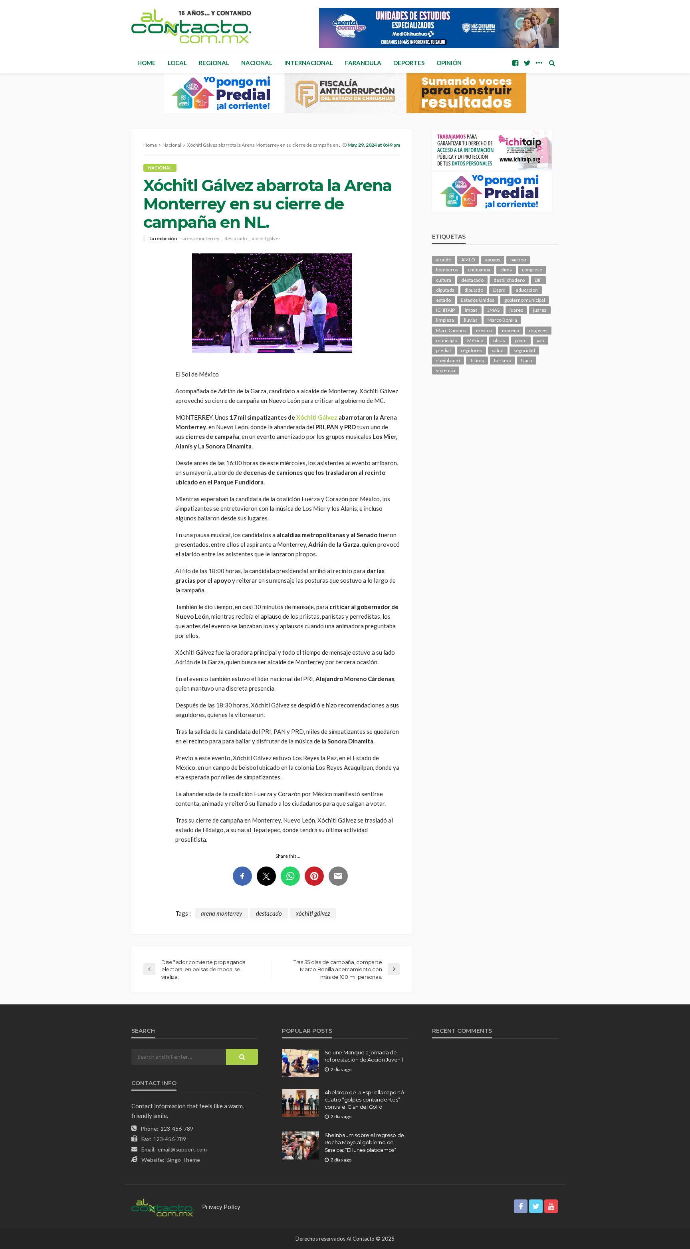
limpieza (445, 320)
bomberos (447, 270)
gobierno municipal (524, 300)
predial (443, 350)
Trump (477, 360)
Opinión (449, 62)
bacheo (518, 260)
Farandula (363, 62)
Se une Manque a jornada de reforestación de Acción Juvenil (364, 1056)
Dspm (499, 290)
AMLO (468, 260)
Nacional (256, 62)
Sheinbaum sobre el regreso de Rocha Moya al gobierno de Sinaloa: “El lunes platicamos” (364, 1142)
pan (540, 340)
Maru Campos (451, 330)
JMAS (494, 310)
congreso (532, 270)
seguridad (524, 350)
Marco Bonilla (502, 320)
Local (177, 62)
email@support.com (182, 1149)
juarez (516, 310)
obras (499, 340)
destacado (235, 238)
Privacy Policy (221, 1206)
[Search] (552, 62)
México (475, 340)
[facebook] (515, 62)
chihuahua (479, 270)
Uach (526, 360)
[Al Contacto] (191, 26)
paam (521, 340)
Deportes (408, 62)
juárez (540, 310)
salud (498, 350)
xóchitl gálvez (266, 238)
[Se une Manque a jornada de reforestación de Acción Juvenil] (300, 1063)
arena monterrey (200, 238)
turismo (502, 360)
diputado (473, 290)
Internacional (308, 62)
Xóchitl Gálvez (316, 417)
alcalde (443, 260)
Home (146, 62)
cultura (443, 280)
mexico (484, 330)
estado (443, 300)
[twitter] (527, 62)
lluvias (471, 320)
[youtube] (551, 1206)
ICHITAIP (445, 310)
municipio (446, 340)
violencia (445, 370)
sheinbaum (448, 360)
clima (506, 270)
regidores (471, 350)
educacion (527, 290)
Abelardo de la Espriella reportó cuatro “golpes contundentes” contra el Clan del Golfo (364, 1099)
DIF (538, 280)
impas (471, 310)
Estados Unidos (477, 300)
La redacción (163, 238)
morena (510, 330)
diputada (445, 290)
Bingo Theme (183, 1159)
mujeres (538, 330)
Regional (214, 62)
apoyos (492, 260)
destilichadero (509, 280)
